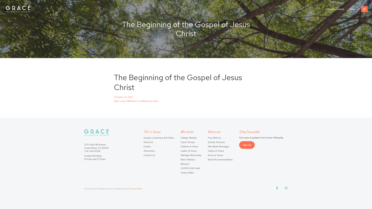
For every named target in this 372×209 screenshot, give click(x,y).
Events (147, 146)
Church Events (335, 9)
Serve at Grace (215, 155)
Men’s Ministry (187, 159)
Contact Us (149, 155)
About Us (148, 142)
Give (352, 9)
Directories (149, 150)
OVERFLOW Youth (190, 168)
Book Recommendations (220, 159)
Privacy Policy (136, 189)
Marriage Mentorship (190, 155)
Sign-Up (247, 144)
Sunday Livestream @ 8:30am (159, 137)
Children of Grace (189, 146)
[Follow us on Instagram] (286, 189)
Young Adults (187, 172)
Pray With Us (214, 137)
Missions (184, 163)
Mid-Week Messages (218, 146)
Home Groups (187, 142)
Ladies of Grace (188, 150)
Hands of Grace (216, 150)
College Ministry (188, 137)
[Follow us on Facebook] (277, 189)
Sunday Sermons (216, 142)
